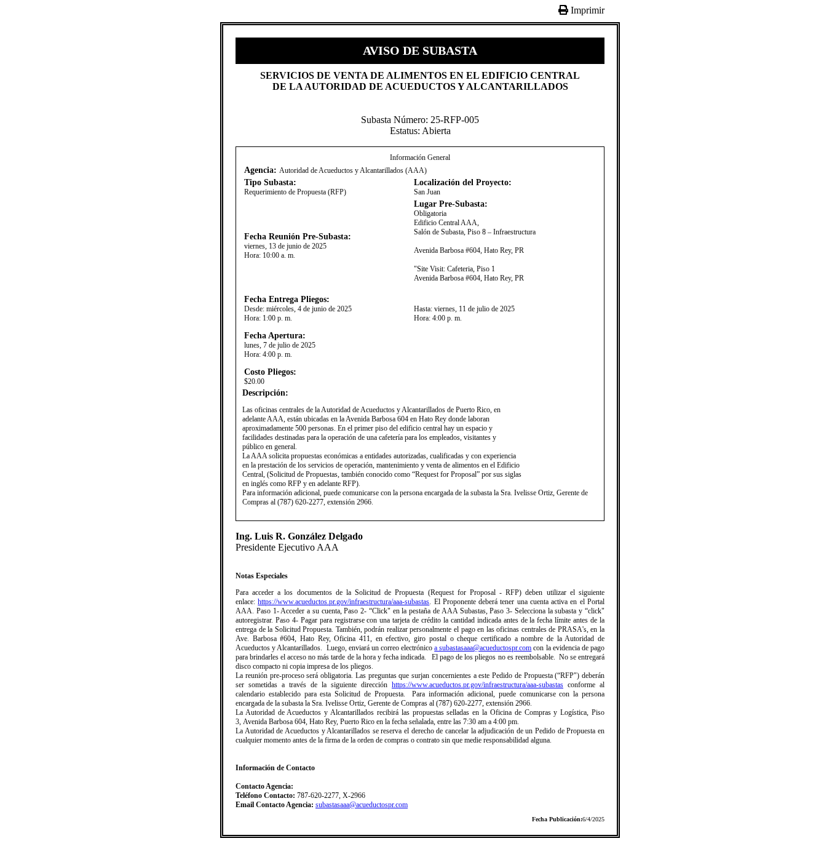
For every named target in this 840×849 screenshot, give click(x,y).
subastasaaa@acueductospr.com (361, 804)
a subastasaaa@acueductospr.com (482, 648)
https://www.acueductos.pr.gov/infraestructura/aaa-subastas (343, 601)
